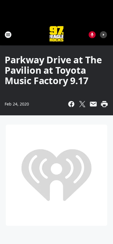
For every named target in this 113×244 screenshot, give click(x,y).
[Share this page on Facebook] (71, 104)
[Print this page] (104, 104)
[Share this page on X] (82, 104)
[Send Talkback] (92, 34)
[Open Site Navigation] (8, 34)
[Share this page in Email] (93, 104)
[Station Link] (56, 34)
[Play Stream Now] (103, 34)
